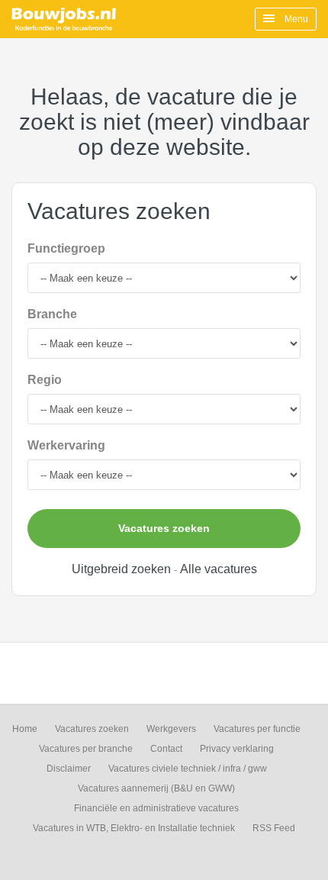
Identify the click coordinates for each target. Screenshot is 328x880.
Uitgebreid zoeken (121, 568)
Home (24, 729)
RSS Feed (273, 828)
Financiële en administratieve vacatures (156, 808)
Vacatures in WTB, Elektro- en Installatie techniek (134, 828)
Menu (295, 19)
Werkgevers (171, 729)
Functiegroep (66, 248)
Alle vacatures (218, 568)
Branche (52, 314)
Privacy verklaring (237, 748)
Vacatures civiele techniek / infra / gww (187, 768)
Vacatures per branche (86, 748)
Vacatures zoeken (164, 528)
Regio (44, 379)
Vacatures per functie (257, 729)
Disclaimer (69, 768)
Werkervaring (66, 445)
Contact (166, 748)
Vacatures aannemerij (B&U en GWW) (156, 788)
